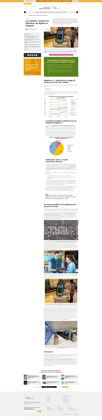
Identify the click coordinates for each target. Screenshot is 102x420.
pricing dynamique (46, 217)
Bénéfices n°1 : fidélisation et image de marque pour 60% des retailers (32, 39)
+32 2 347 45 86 (49, 410)
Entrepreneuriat (45, 12)
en (71, 3)
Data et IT (54, 12)
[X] (73, 414)
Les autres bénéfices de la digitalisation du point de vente (32, 47)
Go (38, 411)
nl (69, 3)
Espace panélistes (66, 400)
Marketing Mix (65, 397)
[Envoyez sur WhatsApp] (34, 55)
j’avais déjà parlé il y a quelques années (63, 188)
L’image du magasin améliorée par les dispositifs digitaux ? (32, 42)
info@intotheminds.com (65, 414)
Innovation (50, 12)
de (73, 3)
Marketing (37, 12)
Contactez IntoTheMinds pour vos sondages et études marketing (61, 54)
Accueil (25, 15)
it (75, 3)
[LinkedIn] (77, 414)
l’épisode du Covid (53, 310)
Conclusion (26, 49)
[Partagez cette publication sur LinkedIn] (32, 55)
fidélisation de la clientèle (68, 164)
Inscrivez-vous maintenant (31, 72)
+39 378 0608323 (71, 410)
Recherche (58, 12)
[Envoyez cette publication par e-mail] (36, 55)
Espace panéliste (27, 3)
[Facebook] (71, 414)
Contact (61, 12)
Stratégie (40, 12)
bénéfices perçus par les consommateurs (64, 355)
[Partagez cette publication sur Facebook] (30, 55)
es (77, 3)
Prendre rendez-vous (66, 399)
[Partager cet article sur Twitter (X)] (28, 55)
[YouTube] (75, 414)
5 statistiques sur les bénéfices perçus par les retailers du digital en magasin (32, 37)
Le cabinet (64, 12)
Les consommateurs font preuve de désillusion (51, 48)
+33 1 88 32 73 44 (61, 410)
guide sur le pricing (59, 218)
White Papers (65, 398)
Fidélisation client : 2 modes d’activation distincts (32, 44)
